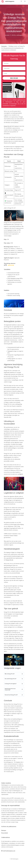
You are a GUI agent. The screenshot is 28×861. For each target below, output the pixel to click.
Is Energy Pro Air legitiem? (10, 683)
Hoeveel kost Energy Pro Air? (11, 694)
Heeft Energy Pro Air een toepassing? (10, 689)
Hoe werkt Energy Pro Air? (10, 678)
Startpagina (4, 46)
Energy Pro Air (7, 126)
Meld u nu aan (14, 78)
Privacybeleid (4, 832)
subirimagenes (9, 1)
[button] (21, 1)
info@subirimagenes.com (9, 850)
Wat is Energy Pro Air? (10, 673)
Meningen (3, 830)
